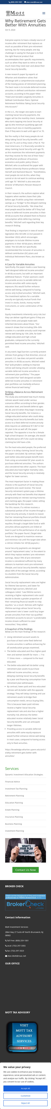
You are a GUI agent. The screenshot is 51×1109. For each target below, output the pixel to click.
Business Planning (13, 824)
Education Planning (14, 802)
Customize (25, 1095)
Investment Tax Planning (16, 788)
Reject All (25, 1103)
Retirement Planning (14, 795)
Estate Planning (12, 809)
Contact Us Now (25, 870)
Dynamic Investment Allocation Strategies (24, 774)
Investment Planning (14, 831)
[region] (25, 1086)
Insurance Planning (14, 817)
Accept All (25, 1088)
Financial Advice (12, 781)
